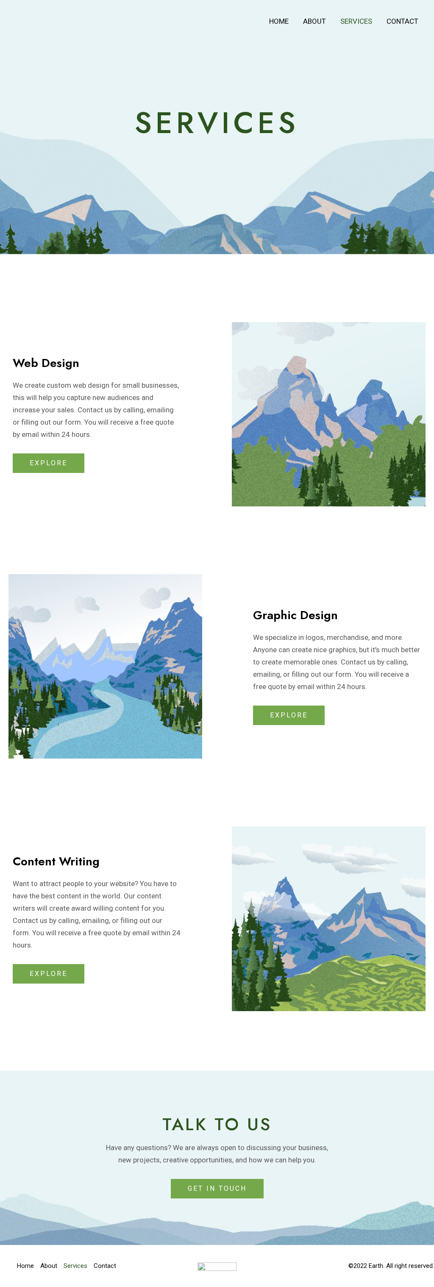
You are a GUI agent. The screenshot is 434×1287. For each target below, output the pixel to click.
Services (356, 21)
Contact (402, 21)
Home (279, 21)
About (314, 21)
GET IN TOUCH (217, 1188)
